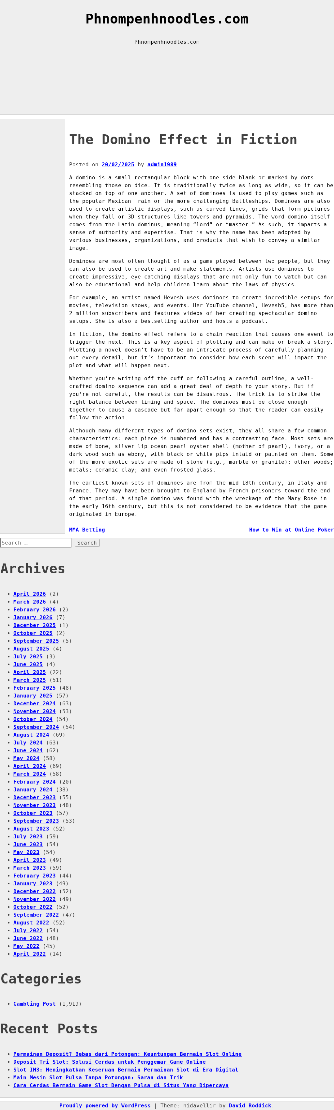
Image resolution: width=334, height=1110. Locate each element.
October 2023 (33, 813)
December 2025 (34, 625)
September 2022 (36, 915)
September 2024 (36, 727)
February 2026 (34, 610)
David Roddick (250, 1105)
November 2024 (34, 711)
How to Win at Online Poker (291, 530)
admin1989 (162, 164)
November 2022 (34, 899)
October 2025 (33, 633)
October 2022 (33, 907)
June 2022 (28, 938)
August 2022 (31, 923)
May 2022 (26, 946)
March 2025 (29, 680)
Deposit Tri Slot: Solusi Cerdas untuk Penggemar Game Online (109, 1062)
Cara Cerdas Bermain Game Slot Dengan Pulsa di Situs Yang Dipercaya (121, 1085)
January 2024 (33, 790)
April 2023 (29, 860)
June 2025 (28, 664)
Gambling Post (34, 1004)
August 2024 (31, 735)
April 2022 (29, 954)
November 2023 (34, 805)
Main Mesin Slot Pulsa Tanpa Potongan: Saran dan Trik (98, 1077)
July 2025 (28, 656)
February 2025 (34, 688)
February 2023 (34, 876)
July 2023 (28, 836)
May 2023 (26, 852)
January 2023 (33, 883)
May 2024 (26, 758)
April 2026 (29, 594)
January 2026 (33, 617)
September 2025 (36, 641)
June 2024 (28, 750)
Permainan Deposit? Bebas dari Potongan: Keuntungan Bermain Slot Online (127, 1054)
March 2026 (29, 602)
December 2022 (34, 891)
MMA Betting (87, 530)
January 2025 (33, 696)
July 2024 (28, 743)
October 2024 (33, 719)
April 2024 (29, 766)
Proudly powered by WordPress (106, 1105)
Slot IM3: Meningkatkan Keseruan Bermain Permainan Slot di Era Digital (125, 1070)
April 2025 (29, 672)
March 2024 (29, 774)
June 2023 (28, 844)
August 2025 (31, 649)
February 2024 (34, 782)
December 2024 (34, 703)
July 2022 (28, 930)
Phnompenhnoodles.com (167, 19)
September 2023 (36, 821)
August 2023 (31, 829)
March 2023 (29, 868)
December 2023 (34, 797)
